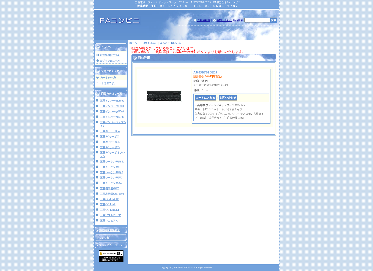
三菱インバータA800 (112, 100)
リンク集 (104, 237)
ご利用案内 (203, 20)
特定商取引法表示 (109, 230)
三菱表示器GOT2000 (112, 193)
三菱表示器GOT (109, 188)
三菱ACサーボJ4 (110, 131)
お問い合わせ (224, 20)
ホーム (133, 43)
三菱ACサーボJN (110, 141)
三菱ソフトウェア (110, 215)
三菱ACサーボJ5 (110, 147)
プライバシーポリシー (112, 245)
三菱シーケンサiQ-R (112, 161)
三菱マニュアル (109, 220)
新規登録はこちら (110, 55)
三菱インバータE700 (112, 111)
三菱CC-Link (107, 204)
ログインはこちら (110, 60)
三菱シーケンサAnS (111, 183)
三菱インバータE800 (112, 106)
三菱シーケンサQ (110, 167)
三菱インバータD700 (112, 116)
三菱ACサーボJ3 (110, 136)
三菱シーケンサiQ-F (111, 172)
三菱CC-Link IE (109, 199)
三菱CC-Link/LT (109, 209)
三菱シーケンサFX (111, 177)
